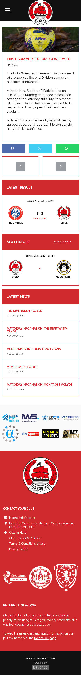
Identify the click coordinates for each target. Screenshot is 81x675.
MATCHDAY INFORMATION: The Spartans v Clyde (37, 330)
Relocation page (45, 638)
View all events (62, 242)
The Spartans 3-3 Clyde (24, 310)
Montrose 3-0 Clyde (22, 367)
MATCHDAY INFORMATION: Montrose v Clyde (39, 384)
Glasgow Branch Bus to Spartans (34, 349)
